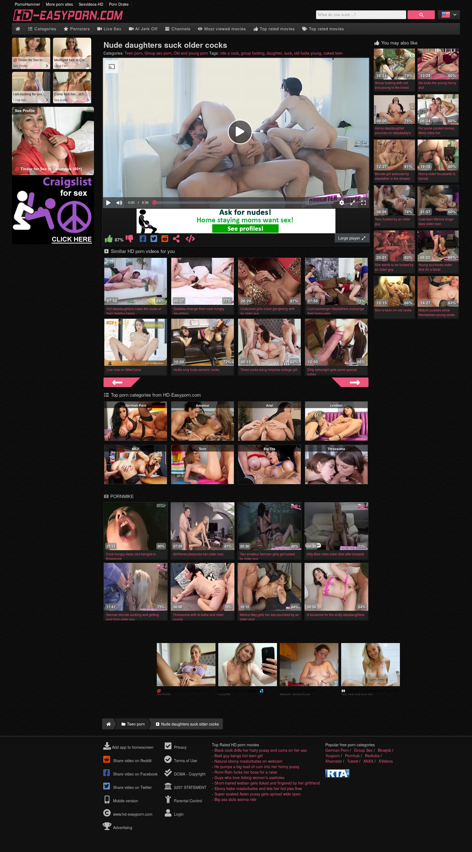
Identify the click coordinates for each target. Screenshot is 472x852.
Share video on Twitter (132, 787)
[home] (107, 723)
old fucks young (307, 53)
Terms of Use (185, 760)
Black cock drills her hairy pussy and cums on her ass (260, 750)
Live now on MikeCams (124, 369)
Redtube (372, 755)
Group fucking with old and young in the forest (392, 85)
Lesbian (336, 405)
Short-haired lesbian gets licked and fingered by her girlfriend (267, 783)
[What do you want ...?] (421, 14)
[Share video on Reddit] (165, 240)
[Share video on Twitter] (154, 240)
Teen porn (133, 53)
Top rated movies (276, 28)
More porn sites (59, 4)
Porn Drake (119, 4)
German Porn (135, 405)
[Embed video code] (190, 240)
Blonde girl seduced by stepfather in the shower (392, 176)
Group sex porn (158, 53)
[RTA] (337, 776)
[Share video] (176, 240)
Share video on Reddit (132, 760)
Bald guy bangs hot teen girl (238, 755)
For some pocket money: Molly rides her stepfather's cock (436, 133)
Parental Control (187, 800)
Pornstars (79, 28)
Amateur (203, 405)
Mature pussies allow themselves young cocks (436, 312)
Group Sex (363, 750)
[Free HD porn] (72, 20)
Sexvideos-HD (91, 4)
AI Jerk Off (146, 28)
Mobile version (125, 800)
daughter (274, 53)
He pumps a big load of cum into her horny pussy (256, 766)
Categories (45, 28)
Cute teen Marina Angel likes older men (436, 221)
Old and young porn (191, 53)
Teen (202, 448)
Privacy (180, 747)
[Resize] (352, 202)
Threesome (336, 448)
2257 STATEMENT (189, 787)
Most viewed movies (224, 28)
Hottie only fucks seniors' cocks (196, 369)
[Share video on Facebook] (143, 240)
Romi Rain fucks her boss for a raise (245, 772)
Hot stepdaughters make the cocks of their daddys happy (134, 311)
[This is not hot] (129, 240)
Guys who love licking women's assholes (249, 777)
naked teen (333, 53)
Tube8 (352, 761)
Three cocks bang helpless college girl (268, 369)
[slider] (128, 186)
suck (288, 53)
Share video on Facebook (135, 774)
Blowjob (384, 750)
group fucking (252, 53)
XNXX (368, 761)
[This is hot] (109, 240)
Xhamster (333, 761)
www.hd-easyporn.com (132, 814)
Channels (180, 28)
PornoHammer (27, 4)
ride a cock (229, 53)
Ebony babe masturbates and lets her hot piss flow (258, 788)
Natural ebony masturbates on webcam (248, 761)
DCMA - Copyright (189, 774)
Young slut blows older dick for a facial (435, 267)
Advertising (122, 827)
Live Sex (112, 28)
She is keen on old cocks (393, 310)
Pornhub (352, 755)
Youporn (332, 755)
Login (178, 814)
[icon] (18, 29)
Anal (269, 405)
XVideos (386, 761)
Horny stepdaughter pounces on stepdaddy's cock (393, 133)
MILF (135, 448)
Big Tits (269, 448)
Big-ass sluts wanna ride (235, 799)
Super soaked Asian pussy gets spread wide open (257, 794)
